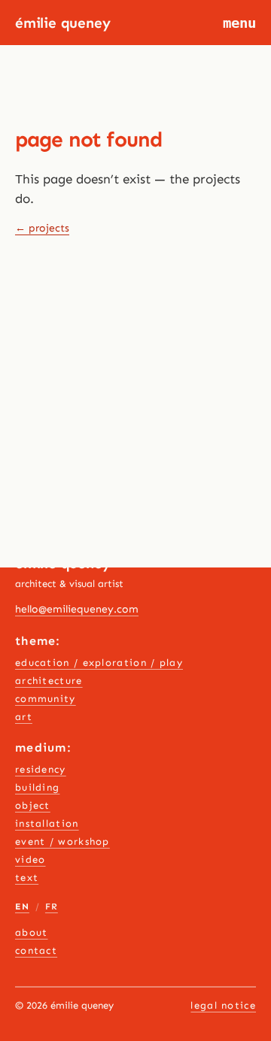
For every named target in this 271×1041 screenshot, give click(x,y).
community (45, 698)
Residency (40, 769)
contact (36, 950)
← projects (42, 228)
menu (239, 22)
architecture (49, 680)
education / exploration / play (99, 662)
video (30, 859)
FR (51, 906)
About (31, 932)
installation (47, 823)
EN (22, 906)
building (37, 787)
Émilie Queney (63, 23)
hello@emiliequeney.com (77, 609)
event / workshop (62, 841)
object (32, 805)
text (26, 877)
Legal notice (223, 1005)
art (23, 716)
